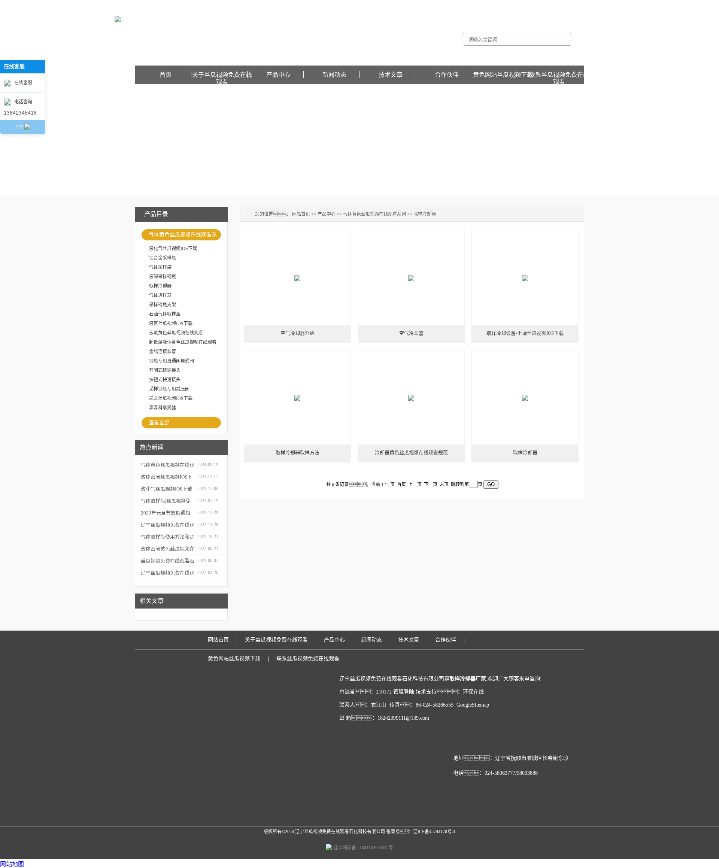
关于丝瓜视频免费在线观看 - (454, 5)
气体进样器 (160, 295)
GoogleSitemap (472, 705)
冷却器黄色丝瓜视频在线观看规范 (411, 452)
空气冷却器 (411, 333)
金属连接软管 (162, 351)
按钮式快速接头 (164, 379)
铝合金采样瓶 (162, 258)
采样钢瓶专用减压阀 (169, 389)
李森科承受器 (162, 407)
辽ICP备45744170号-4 (434, 831)
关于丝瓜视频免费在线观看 (222, 75)
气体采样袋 (160, 267)
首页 (166, 75)
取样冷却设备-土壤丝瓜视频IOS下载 (525, 333)
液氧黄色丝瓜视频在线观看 (176, 333)
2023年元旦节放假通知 (165, 513)
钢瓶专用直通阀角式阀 (171, 361)
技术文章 (391, 75)
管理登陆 (403, 692)
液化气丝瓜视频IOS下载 (173, 248)
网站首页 (301, 214)
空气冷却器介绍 (297, 333)
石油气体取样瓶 (164, 314)
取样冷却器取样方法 (297, 452)
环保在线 (473, 692)
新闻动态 (334, 75)
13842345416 (20, 113)
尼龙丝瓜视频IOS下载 (170, 398)
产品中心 (278, 75)
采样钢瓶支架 (162, 304)
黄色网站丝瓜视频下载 (561, 5)
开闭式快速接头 (164, 370)
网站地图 (12, 864)
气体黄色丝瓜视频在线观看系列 (183, 236)
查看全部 (159, 422)
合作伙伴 (447, 75)
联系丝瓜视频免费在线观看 (559, 75)
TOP (19, 127)
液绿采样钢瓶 (162, 276)
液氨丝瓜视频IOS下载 (170, 323)
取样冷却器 (160, 286)
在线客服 (23, 82)
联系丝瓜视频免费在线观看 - (511, 5)
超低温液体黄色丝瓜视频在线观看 (182, 342)
